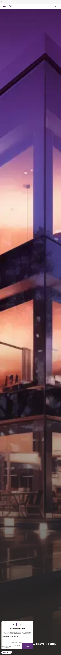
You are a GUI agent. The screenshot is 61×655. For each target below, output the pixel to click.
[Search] (56, 6)
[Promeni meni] (59, 6)
